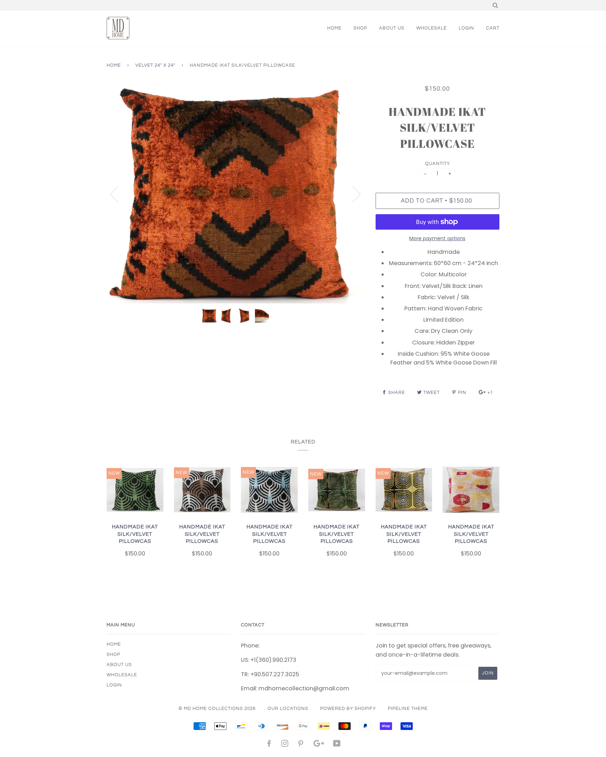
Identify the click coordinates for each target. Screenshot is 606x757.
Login (466, 28)
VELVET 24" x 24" (155, 65)
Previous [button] (118, 193)
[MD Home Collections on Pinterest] (300, 744)
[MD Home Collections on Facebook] (269, 744)
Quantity (437, 163)
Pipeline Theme (408, 708)
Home (114, 65)
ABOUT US (391, 28)
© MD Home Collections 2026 (217, 708)
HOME (334, 28)
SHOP (360, 28)
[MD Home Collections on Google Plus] (319, 744)
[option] (236, 193)
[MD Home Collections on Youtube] (337, 744)
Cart (492, 28)
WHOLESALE (431, 28)
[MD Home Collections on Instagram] (285, 744)
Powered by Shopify (348, 708)
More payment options (437, 238)
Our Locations (288, 708)
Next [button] (352, 193)
